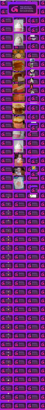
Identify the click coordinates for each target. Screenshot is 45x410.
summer (30, 152)
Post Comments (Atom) (12, 405)
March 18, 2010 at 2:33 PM (12, 211)
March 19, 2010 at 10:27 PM (12, 269)
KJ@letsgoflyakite (10, 351)
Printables (30, 148)
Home (18, 404)
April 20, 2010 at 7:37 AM (12, 371)
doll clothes (31, 138)
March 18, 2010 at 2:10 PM (12, 208)
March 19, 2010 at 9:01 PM (12, 263)
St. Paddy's (31, 151)
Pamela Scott (10, 323)
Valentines (31, 155)
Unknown (10, 326)
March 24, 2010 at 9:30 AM (12, 289)
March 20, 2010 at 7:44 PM (12, 281)
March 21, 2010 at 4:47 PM (12, 284)
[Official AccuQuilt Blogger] (34, 169)
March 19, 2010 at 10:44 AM (12, 234)
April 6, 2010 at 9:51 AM (11, 335)
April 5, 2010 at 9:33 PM (11, 322)
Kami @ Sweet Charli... (11, 357)
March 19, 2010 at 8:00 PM (12, 260)
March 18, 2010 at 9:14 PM (12, 228)
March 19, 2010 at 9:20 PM (12, 266)
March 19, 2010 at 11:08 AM (12, 237)
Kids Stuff (31, 144)
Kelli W (9, 333)
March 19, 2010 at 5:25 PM (12, 252)
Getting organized (31, 140)
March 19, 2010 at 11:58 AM (12, 240)
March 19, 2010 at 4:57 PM (12, 249)
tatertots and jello (31, 185)
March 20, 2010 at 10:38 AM (12, 277)
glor (9, 302)
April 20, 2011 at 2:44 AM (12, 398)
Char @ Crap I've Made (11, 196)
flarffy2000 (10, 372)
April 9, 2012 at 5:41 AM (11, 402)
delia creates (31, 181)
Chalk (30, 136)
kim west (10, 382)
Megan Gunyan (10, 297)
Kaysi (9, 305)
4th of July (31, 132)
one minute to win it (31, 145)
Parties (30, 147)
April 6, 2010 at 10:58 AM (12, 341)
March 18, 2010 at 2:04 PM (12, 205)
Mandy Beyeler (10, 308)
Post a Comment (9, 403)
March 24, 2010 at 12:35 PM (12, 292)
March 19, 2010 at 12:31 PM (12, 246)
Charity (9, 219)
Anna (9, 388)
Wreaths (30, 156)
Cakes (30, 135)
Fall (30, 139)
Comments (32, 36)
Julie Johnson (10, 199)
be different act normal (31, 179)
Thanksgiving (31, 153)
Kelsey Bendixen (10, 375)
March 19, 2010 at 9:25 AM (12, 231)
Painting (30, 146)
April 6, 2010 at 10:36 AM (12, 338)
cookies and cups (10, 330)
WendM (9, 392)
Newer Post (9, 404)
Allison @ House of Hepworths (11, 379)
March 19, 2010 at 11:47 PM (12, 272)
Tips (30, 154)
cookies (30, 137)
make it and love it (31, 184)
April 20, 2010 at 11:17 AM (12, 374)
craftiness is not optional (32, 180)
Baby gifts (31, 133)
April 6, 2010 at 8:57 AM (11, 325)
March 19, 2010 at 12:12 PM (12, 243)
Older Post (28, 404)
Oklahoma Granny (10, 216)
